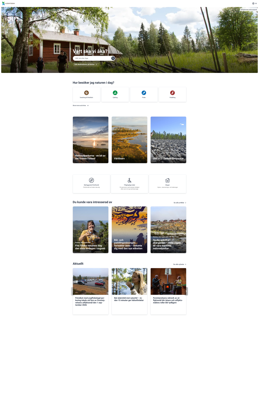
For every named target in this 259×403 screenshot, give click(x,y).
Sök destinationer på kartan (84, 64)
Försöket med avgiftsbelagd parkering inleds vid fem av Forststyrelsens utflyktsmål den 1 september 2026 (90, 301)
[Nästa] (186, 291)
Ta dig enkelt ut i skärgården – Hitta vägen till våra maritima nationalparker (167, 244)
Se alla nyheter (178, 264)
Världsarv (119, 158)
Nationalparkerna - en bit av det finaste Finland (90, 157)
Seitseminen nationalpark (249, 10)
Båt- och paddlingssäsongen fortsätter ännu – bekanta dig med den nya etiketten (128, 244)
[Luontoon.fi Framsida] (8, 3)
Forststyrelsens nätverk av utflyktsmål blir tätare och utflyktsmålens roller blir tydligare (168, 300)
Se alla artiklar (179, 203)
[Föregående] (72, 291)
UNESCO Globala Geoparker (168, 158)
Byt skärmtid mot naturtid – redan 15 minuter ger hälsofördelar (129, 299)
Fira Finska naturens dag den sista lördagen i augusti (90, 247)
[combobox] (94, 58)
